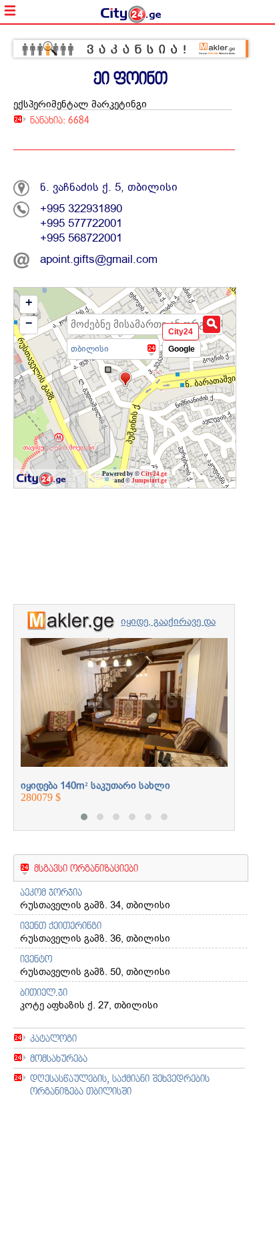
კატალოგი (53, 1038)
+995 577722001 (81, 223)
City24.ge (154, 474)
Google (181, 349)
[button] (84, 817)
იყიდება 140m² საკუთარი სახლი (95, 785)
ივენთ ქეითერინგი (60, 925)
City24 (180, 331)
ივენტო (36, 958)
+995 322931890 (81, 208)
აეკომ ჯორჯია (51, 892)
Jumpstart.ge (149, 480)
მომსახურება (58, 1058)
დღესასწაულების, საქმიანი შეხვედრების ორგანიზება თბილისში (120, 1084)
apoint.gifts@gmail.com (99, 259)
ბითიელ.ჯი (43, 992)
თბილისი (90, 349)
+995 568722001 (81, 238)
